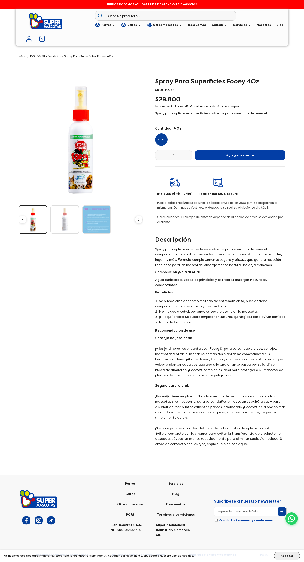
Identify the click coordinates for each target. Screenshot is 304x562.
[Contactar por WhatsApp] (291, 518)
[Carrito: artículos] (42, 39)
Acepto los (246, 520)
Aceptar (287, 556)
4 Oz (161, 139)
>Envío (189, 106)
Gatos (130, 494)
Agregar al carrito (240, 155)
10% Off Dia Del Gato (45, 56)
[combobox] (170, 15)
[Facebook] (26, 520)
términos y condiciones (255, 520)
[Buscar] (100, 15)
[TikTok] (51, 520)
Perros (130, 483)
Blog (175, 494)
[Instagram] (39, 520)
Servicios (175, 483)
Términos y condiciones (176, 514)
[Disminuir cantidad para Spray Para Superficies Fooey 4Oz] (159, 155)
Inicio (22, 56)
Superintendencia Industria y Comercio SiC (173, 530)
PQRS (130, 514)
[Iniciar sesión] (29, 39)
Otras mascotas (130, 504)
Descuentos (175, 504)
